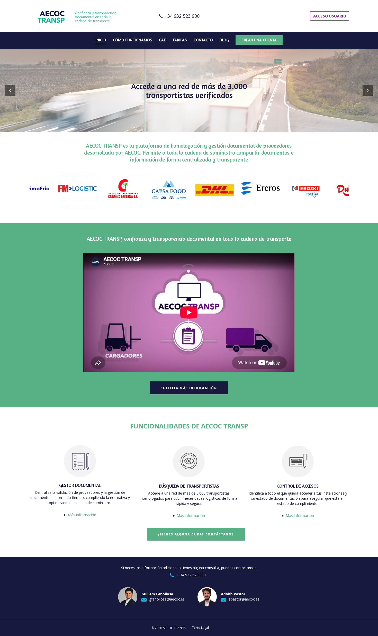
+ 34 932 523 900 (191, 574)
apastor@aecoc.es (244, 599)
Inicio (100, 39)
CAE (162, 39)
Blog (224, 39)
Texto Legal (200, 627)
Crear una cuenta (259, 39)
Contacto (203, 39)
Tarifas (180, 39)
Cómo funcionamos (132, 39)
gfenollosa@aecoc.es (167, 599)
